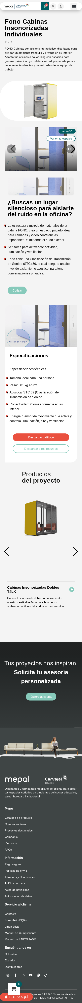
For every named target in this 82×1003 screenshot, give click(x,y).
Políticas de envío (16, 870)
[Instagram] (8, 975)
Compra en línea (15, 824)
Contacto (10, 913)
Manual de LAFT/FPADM (20, 939)
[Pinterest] (38, 975)
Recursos (11, 843)
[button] (73, 6)
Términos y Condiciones (20, 877)
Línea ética (12, 926)
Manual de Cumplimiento (20, 933)
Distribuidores (13, 966)
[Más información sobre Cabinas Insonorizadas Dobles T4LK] (71, 589)
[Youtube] (30, 975)
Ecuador (10, 960)
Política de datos (15, 883)
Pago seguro (13, 864)
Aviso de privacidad (17, 889)
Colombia (11, 954)
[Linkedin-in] (23, 975)
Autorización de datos (18, 896)
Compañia (11, 836)
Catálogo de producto (18, 817)
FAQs (8, 849)
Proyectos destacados (19, 830)
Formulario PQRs (16, 920)
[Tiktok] (46, 975)
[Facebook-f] (15, 975)
